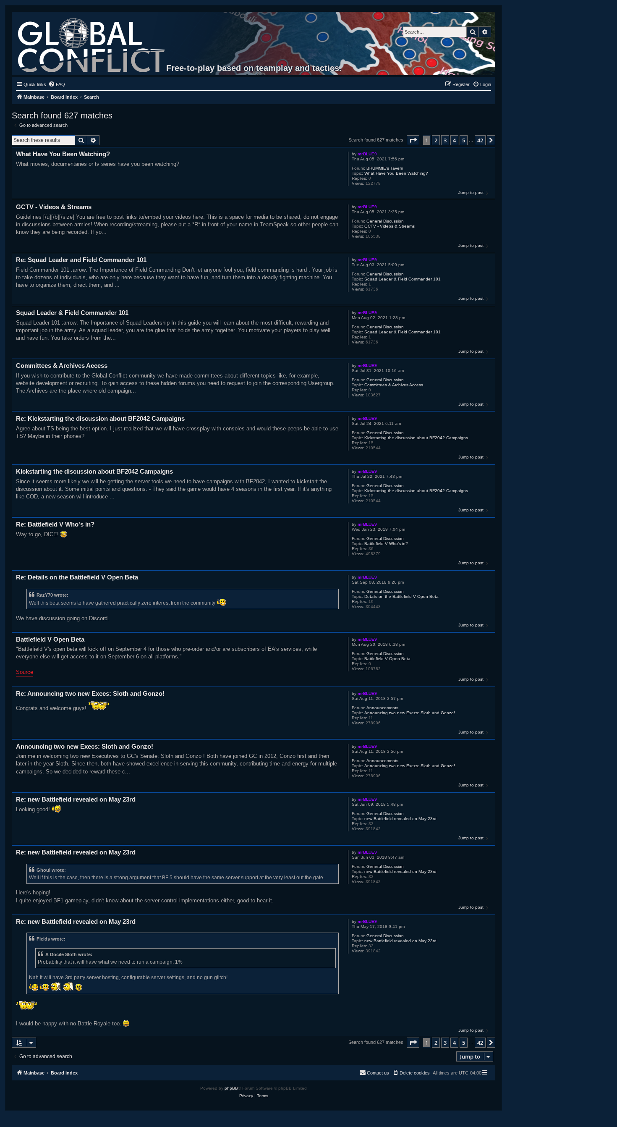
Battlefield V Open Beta (387, 658)
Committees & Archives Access (393, 385)
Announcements (382, 707)
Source (24, 672)
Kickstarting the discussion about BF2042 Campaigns (416, 437)
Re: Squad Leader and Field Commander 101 (81, 259)
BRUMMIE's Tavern (384, 168)
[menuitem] (56, 84)
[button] (413, 140)
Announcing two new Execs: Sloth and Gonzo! (409, 712)
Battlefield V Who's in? (386, 543)
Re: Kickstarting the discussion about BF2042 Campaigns (100, 418)
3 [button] (445, 140)
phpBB (231, 1088)
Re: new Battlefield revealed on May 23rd (76, 799)
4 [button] (454, 140)
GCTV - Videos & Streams (389, 226)
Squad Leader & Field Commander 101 (402, 279)
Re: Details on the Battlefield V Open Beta (77, 577)
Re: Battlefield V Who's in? (55, 524)
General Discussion (385, 221)
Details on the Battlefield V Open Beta (401, 596)
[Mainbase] (92, 43)
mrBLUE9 (367, 154)
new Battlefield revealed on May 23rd (400, 818)
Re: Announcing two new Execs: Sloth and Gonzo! (90, 693)
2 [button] (435, 140)
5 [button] (463, 140)
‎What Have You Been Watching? (396, 173)
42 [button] (480, 140)
